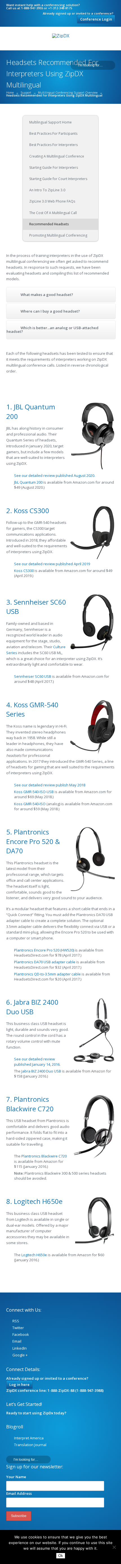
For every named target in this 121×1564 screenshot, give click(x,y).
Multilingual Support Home (50, 122)
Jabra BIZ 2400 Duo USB (41, 1071)
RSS (15, 1320)
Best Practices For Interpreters (53, 144)
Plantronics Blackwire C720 (44, 1156)
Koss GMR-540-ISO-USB (34, 791)
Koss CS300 (24, 570)
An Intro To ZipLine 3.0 (47, 190)
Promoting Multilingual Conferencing (58, 235)
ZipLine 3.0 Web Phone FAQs (52, 201)
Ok (60, 1556)
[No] (114, 1547)
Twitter (18, 1327)
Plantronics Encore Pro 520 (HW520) (44, 950)
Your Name (16, 1476)
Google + (20, 1354)
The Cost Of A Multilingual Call (53, 212)
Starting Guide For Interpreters (53, 167)
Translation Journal (30, 1444)
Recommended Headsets (49, 224)
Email (16, 1341)
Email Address (19, 1493)
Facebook (20, 1334)
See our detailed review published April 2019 (52, 563)
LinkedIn (19, 1348)
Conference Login (96, 19)
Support (26, 92)
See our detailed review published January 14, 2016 (37, 1061)
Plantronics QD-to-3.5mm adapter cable (47, 974)
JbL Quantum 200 (28, 482)
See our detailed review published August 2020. (54, 475)
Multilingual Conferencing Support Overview (68, 92)
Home (10, 92)
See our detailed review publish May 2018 (49, 784)
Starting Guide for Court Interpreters (58, 178)
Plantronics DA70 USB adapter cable (44, 961)
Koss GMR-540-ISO (30, 803)
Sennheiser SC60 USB (33, 676)
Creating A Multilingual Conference (56, 156)
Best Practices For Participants (53, 133)
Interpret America (29, 1437)
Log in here (19, 1384)
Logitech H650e (34, 1254)
